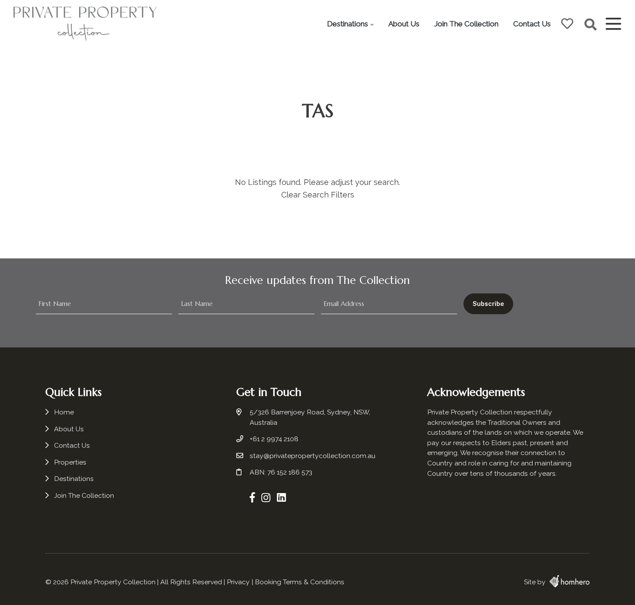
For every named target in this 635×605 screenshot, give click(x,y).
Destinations (347, 23)
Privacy (238, 582)
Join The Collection (466, 23)
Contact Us (532, 23)
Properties (70, 462)
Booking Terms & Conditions (299, 582)
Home (64, 412)
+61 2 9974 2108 (274, 439)
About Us (403, 23)
